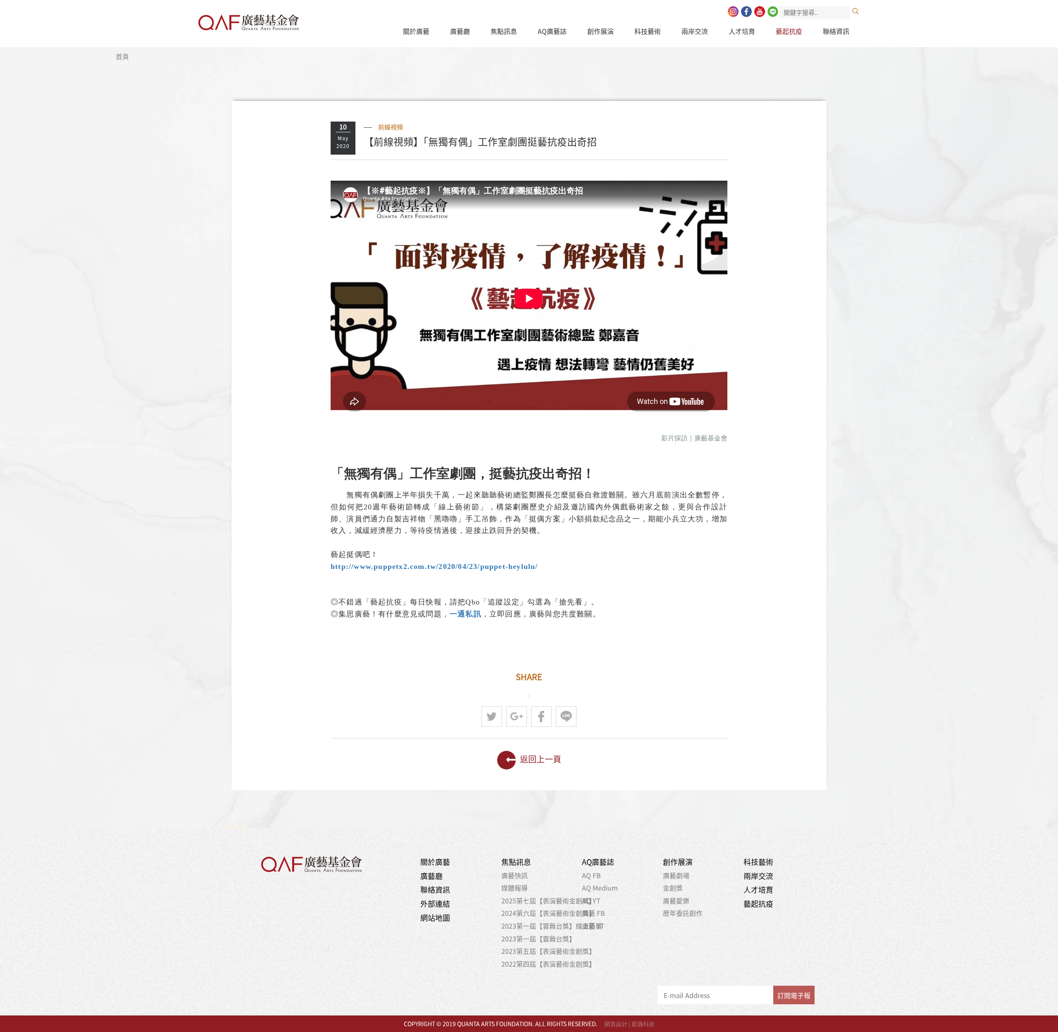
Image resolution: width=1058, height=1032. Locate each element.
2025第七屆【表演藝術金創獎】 (548, 900)
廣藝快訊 (514, 875)
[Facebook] (746, 11)
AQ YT (591, 900)
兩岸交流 (695, 31)
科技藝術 (647, 31)
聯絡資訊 (836, 31)
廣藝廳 (460, 31)
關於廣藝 (416, 31)
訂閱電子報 (793, 995)
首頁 (122, 56)
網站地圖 (435, 917)
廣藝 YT (593, 926)
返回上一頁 (540, 759)
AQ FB (591, 875)
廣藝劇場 (676, 875)
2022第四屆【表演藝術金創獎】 (548, 964)
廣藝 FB (593, 913)
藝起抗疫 (789, 31)
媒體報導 (514, 888)
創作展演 (600, 31)
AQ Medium (600, 888)
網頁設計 (615, 1024)
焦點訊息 (504, 31)
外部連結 (435, 903)
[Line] (772, 11)
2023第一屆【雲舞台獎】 (538, 939)
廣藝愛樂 (676, 900)
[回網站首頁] (248, 20)
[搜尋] (855, 11)
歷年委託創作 (683, 913)
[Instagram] (733, 11)
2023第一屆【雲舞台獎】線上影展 (551, 926)
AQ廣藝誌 (552, 31)
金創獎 (673, 888)
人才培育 (742, 31)
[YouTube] (759, 11)
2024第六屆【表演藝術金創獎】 (548, 913)
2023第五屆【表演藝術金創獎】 (548, 951)
